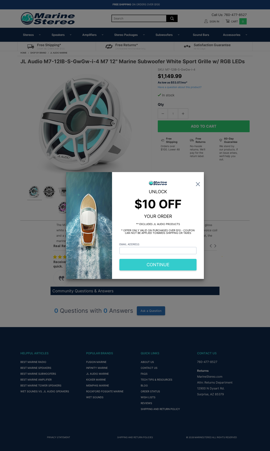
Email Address (129, 244)
